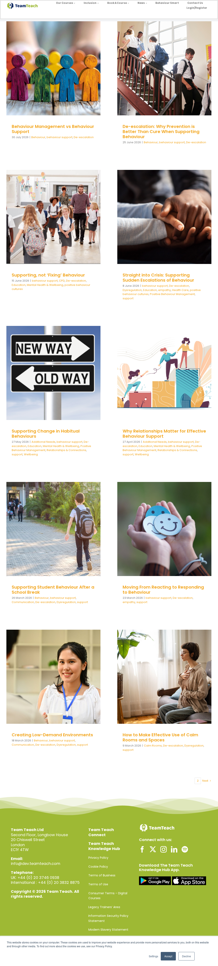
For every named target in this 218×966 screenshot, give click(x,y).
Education (76, 219)
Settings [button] (153, 956)
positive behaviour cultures (67, 223)
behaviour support (50, 75)
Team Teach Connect (101, 832)
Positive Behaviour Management (164, 228)
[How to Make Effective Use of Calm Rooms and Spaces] (164, 677)
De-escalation (75, 75)
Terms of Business (101, 875)
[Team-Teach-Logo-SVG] (22, 4)
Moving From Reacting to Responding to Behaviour (163, 589)
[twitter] (153, 849)
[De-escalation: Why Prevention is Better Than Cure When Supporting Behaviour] (164, 68)
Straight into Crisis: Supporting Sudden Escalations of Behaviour (158, 277)
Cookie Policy (98, 866)
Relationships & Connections (57, 382)
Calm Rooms (137, 683)
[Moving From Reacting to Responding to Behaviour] (164, 529)
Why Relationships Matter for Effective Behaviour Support (164, 433)
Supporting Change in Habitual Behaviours (46, 433)
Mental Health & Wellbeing (45, 285)
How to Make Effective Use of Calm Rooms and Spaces (160, 737)
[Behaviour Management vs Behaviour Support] (53, 68)
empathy (149, 223)
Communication (71, 533)
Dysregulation (188, 219)
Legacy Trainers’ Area (104, 907)
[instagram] (163, 849)
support (193, 228)
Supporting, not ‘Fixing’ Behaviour (48, 275)
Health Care (165, 223)
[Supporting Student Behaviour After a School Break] (53, 529)
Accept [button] (168, 956)
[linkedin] (174, 849)
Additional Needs (29, 373)
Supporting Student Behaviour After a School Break (53, 589)
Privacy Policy (98, 858)
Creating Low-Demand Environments (52, 735)
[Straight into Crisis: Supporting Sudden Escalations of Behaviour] (164, 217)
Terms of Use (98, 884)
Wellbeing (53, 386)
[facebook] (142, 849)
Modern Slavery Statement (108, 929)
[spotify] (185, 849)
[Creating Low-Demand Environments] (53, 677)
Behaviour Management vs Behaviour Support (53, 129)
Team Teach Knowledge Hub (104, 846)
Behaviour (29, 75)
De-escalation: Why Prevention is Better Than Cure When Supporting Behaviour (161, 131)
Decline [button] (186, 956)
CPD (43, 219)
